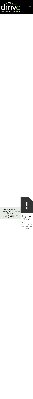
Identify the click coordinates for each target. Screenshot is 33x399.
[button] (30, 7)
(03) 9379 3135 (11, 216)
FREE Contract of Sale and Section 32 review (10, 211)
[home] (11, 7)
